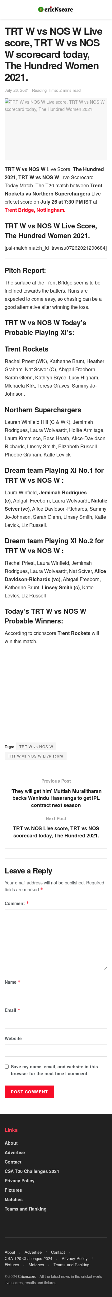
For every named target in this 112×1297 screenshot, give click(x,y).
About (11, 1143)
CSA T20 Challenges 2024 (32, 1171)
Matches (14, 1199)
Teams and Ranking (26, 1209)
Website (13, 1038)
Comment (17, 903)
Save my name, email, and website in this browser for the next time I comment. (54, 1069)
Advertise (15, 1152)
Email (13, 1010)
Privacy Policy (20, 1180)
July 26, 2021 (17, 90)
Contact (13, 1162)
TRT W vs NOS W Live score (35, 755)
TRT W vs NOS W (36, 746)
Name (13, 982)
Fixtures (13, 1190)
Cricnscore (27, 1276)
